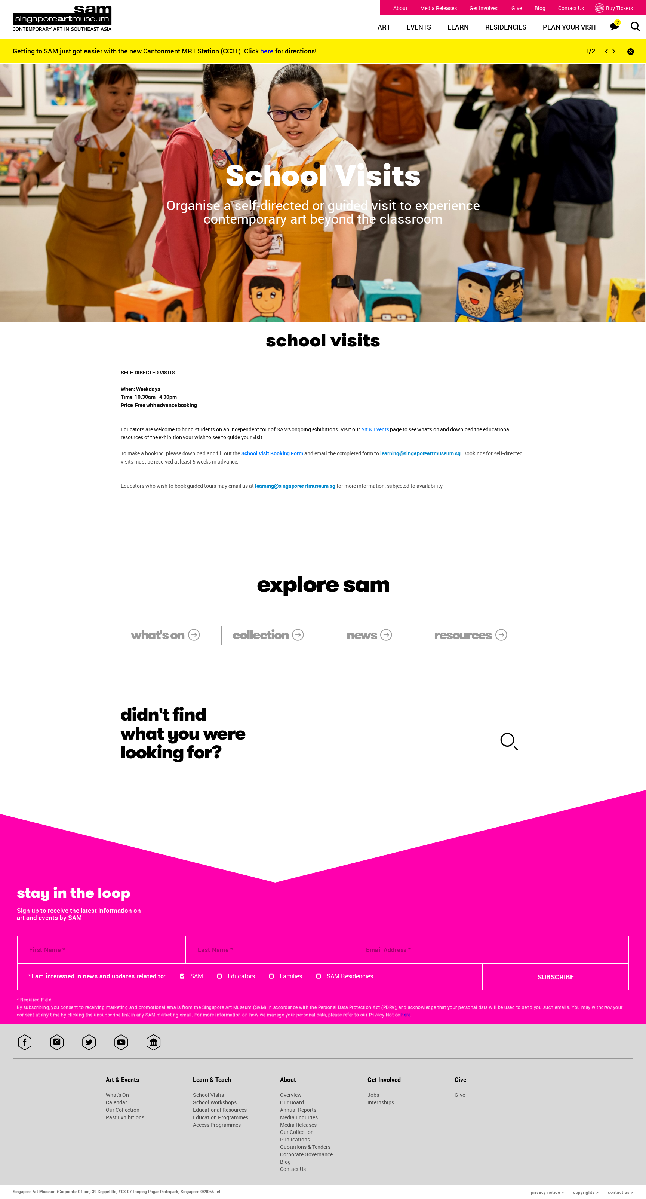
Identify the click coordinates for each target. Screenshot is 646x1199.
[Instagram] (57, 1043)
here (267, 50)
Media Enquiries (299, 1117)
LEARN (458, 27)
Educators (241, 976)
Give (516, 8)
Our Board (292, 1102)
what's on (157, 635)
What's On (117, 1095)
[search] (509, 742)
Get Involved (484, 8)
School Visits (208, 1095)
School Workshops (215, 1102)
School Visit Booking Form (272, 453)
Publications (295, 1139)
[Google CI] (153, 1043)
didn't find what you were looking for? (183, 733)
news (361, 635)
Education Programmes (220, 1117)
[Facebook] (25, 1043)
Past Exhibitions (125, 1117)
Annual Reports (298, 1110)
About (400, 8)
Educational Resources (220, 1110)
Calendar (116, 1102)
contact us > (620, 1192)
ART (384, 27)
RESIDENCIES (505, 27)
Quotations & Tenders (305, 1147)
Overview (291, 1095)
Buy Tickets (619, 8)
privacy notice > (547, 1192)
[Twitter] (89, 1043)
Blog (540, 8)
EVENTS (419, 27)
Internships (380, 1102)
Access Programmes (217, 1125)
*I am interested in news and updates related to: (97, 976)
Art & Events (375, 429)
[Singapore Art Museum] (92, 18)
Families (291, 976)
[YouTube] (121, 1043)
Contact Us (571, 8)
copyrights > (586, 1192)
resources (462, 635)
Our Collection (122, 1110)
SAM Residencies (350, 976)
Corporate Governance (306, 1154)
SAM (196, 976)
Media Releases (438, 8)
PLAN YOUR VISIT (570, 27)
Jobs (373, 1095)
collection (260, 635)
